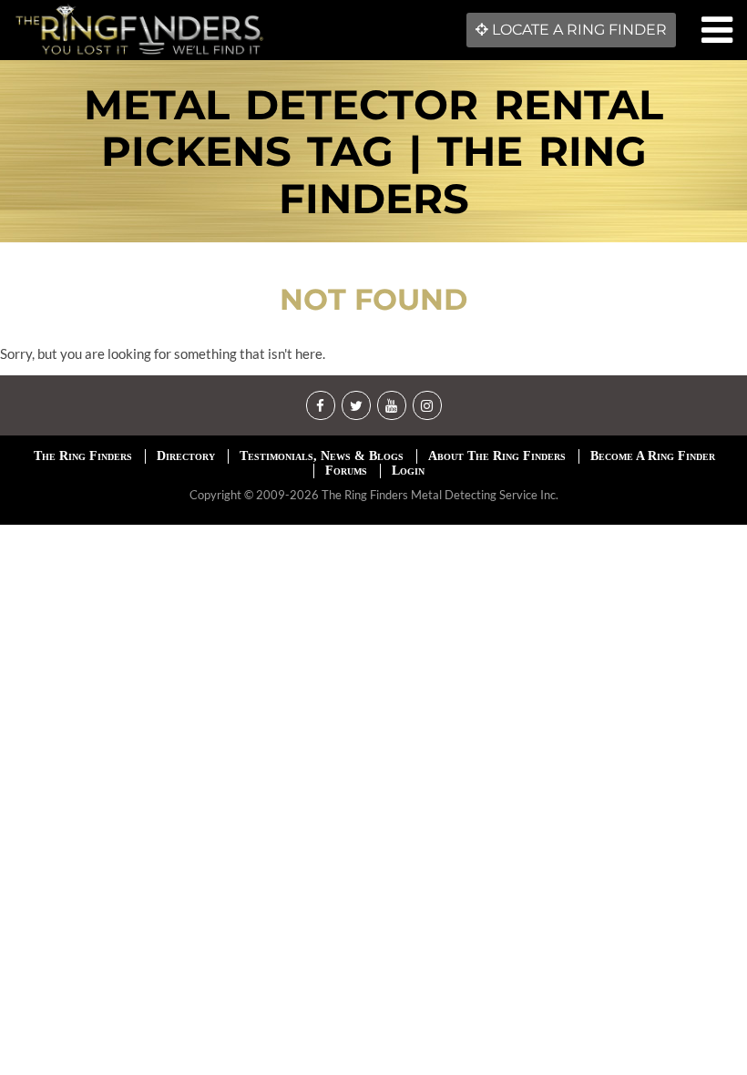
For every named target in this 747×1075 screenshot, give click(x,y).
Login (408, 470)
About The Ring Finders (497, 456)
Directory (186, 456)
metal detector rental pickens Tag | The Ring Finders (373, 151)
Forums (346, 470)
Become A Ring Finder (652, 456)
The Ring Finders (83, 456)
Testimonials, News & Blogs (322, 456)
